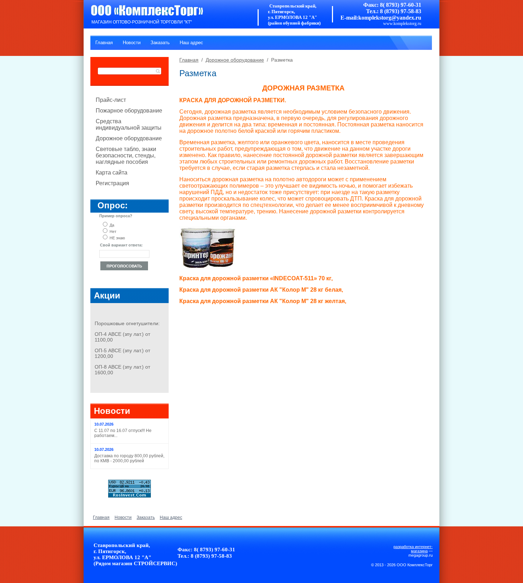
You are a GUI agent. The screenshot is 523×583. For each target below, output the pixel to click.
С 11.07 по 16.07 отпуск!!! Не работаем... (123, 433)
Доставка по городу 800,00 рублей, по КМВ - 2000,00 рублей (129, 458)
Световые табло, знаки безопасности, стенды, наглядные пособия (126, 155)
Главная (104, 42)
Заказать (160, 42)
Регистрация (112, 183)
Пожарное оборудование (129, 111)
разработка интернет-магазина (413, 549)
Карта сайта (111, 173)
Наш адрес (191, 42)
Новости (132, 42)
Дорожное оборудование (129, 138)
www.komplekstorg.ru (402, 23)
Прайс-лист (111, 100)
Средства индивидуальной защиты (129, 124)
